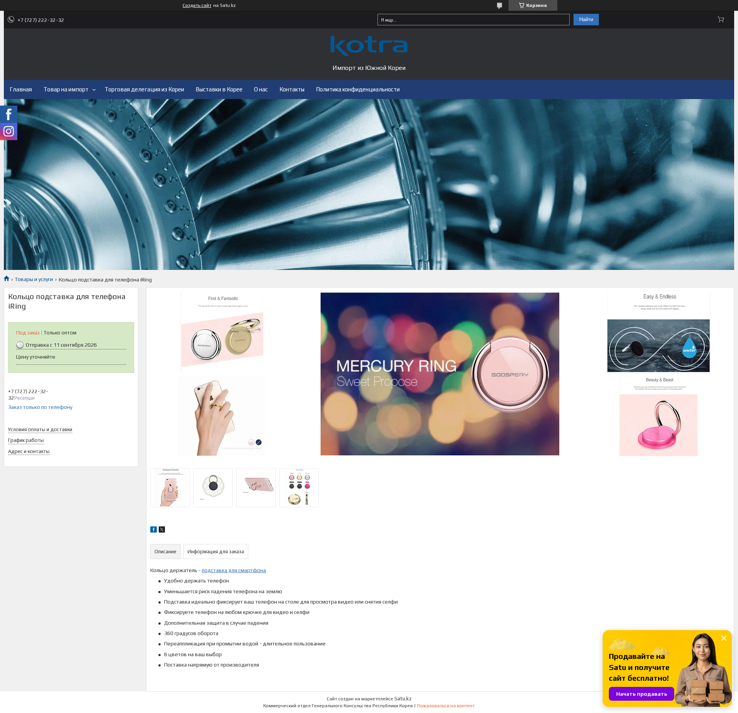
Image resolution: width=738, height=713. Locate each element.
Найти (586, 19)
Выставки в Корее (219, 89)
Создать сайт (197, 5)
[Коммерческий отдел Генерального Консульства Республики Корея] (369, 46)
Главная (21, 89)
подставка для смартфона (234, 570)
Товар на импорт (65, 89)
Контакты (291, 89)
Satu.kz (403, 698)
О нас (261, 89)
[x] (162, 531)
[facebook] (153, 531)
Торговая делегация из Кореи (144, 89)
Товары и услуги (34, 279)
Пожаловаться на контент (446, 705)
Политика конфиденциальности (358, 89)
